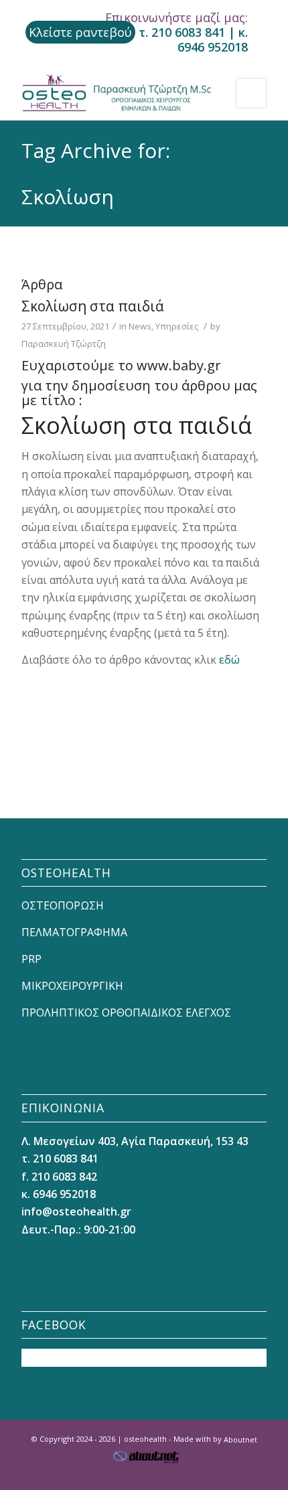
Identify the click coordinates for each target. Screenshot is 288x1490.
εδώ (229, 659)
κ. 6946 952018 (212, 39)
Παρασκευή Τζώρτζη (63, 344)
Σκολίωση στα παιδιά (92, 306)
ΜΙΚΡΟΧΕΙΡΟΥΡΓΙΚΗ (72, 985)
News (140, 326)
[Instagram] (236, 1473)
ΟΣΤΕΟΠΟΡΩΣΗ (62, 905)
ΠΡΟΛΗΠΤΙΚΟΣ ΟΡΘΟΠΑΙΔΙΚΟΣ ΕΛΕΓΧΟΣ (126, 1012)
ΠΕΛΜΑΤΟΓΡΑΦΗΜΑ (74, 932)
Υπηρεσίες (176, 326)
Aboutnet (240, 1439)
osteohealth (145, 1439)
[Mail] (256, 1473)
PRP (31, 959)
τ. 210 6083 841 (182, 32)
